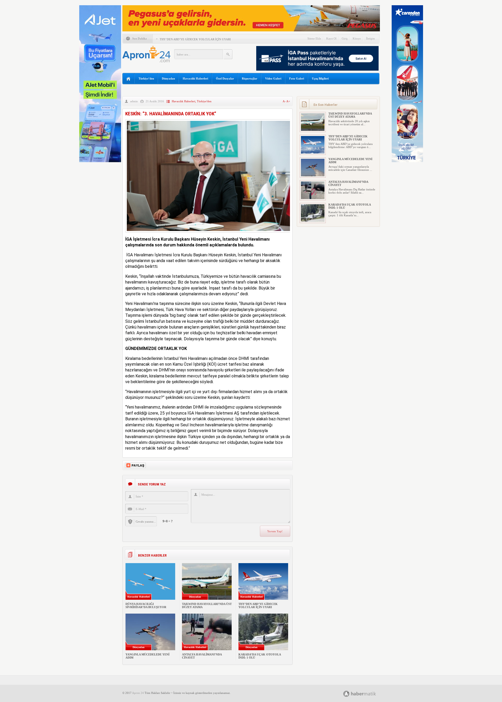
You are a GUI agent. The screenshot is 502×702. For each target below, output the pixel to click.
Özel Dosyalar (225, 78)
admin (134, 101)
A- (284, 101)
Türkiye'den (204, 101)
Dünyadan (168, 78)
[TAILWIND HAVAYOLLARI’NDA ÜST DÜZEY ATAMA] (312, 130)
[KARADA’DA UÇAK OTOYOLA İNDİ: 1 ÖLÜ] (312, 221)
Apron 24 (138, 692)
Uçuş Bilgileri (320, 78)
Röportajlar (249, 78)
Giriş (344, 38)
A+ (288, 101)
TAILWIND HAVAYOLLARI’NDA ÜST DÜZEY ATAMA (350, 115)
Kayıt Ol (331, 38)
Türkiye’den (146, 78)
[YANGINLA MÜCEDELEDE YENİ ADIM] (312, 175)
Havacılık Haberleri (195, 78)
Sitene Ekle (314, 38)
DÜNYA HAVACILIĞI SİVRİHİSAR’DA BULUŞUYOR (146, 605)
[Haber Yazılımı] (365, 693)
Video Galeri (273, 78)
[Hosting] (346, 694)
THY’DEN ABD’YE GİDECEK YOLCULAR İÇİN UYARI (195, 39)
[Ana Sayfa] (128, 79)
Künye (357, 38)
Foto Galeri (296, 78)
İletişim (370, 38)
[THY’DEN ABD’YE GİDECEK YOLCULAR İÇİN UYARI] (312, 152)
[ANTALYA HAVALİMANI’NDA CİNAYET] (312, 198)
